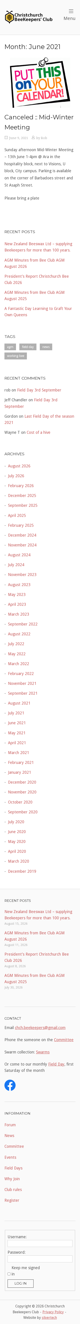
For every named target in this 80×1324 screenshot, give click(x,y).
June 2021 (17, 723)
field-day (28, 347)
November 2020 (22, 792)
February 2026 (21, 486)
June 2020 (17, 832)
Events (10, 1157)
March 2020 (18, 861)
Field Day (56, 1064)
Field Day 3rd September (39, 390)
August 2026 (19, 466)
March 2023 (18, 614)
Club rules (13, 1189)
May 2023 (17, 594)
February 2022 (21, 673)
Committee (64, 1040)
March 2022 (18, 664)
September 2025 (23, 505)
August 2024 (19, 555)
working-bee (15, 356)
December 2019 (22, 871)
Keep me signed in (26, 1271)
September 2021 (23, 693)
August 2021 (19, 703)
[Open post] (40, 83)
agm (10, 347)
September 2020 (23, 812)
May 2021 (17, 733)
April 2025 (17, 515)
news (46, 347)
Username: (17, 1237)
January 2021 (19, 772)
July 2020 (16, 822)
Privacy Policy (53, 1312)
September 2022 (23, 624)
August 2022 (19, 634)
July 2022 (16, 644)
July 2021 (16, 713)
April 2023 (17, 604)
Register (11, 1200)
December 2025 (22, 495)
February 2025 (21, 525)
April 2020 (17, 851)
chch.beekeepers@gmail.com (40, 1027)
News (9, 1135)
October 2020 (20, 802)
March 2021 (18, 752)
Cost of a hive (38, 432)
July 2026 (16, 476)
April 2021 (17, 743)
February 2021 (21, 762)
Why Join (12, 1179)
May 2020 (17, 841)
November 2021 (22, 683)
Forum (10, 1125)
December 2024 (22, 535)
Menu (70, 18)
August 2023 (19, 584)
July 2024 (16, 565)
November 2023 (22, 574)
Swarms (43, 1052)
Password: (17, 1252)
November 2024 (22, 545)
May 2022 (17, 654)
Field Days (13, 1168)
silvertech (49, 1317)
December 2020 (22, 782)
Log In (20, 1283)
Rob (44, 138)
